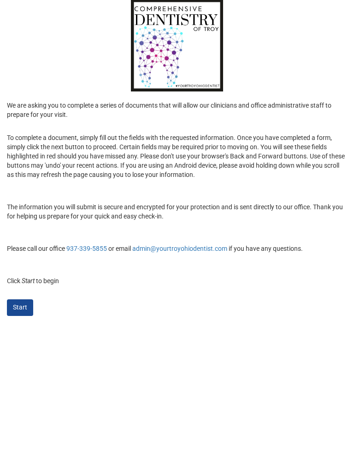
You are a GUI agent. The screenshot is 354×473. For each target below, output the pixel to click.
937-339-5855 (86, 248)
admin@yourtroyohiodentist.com (179, 248)
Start (20, 307)
